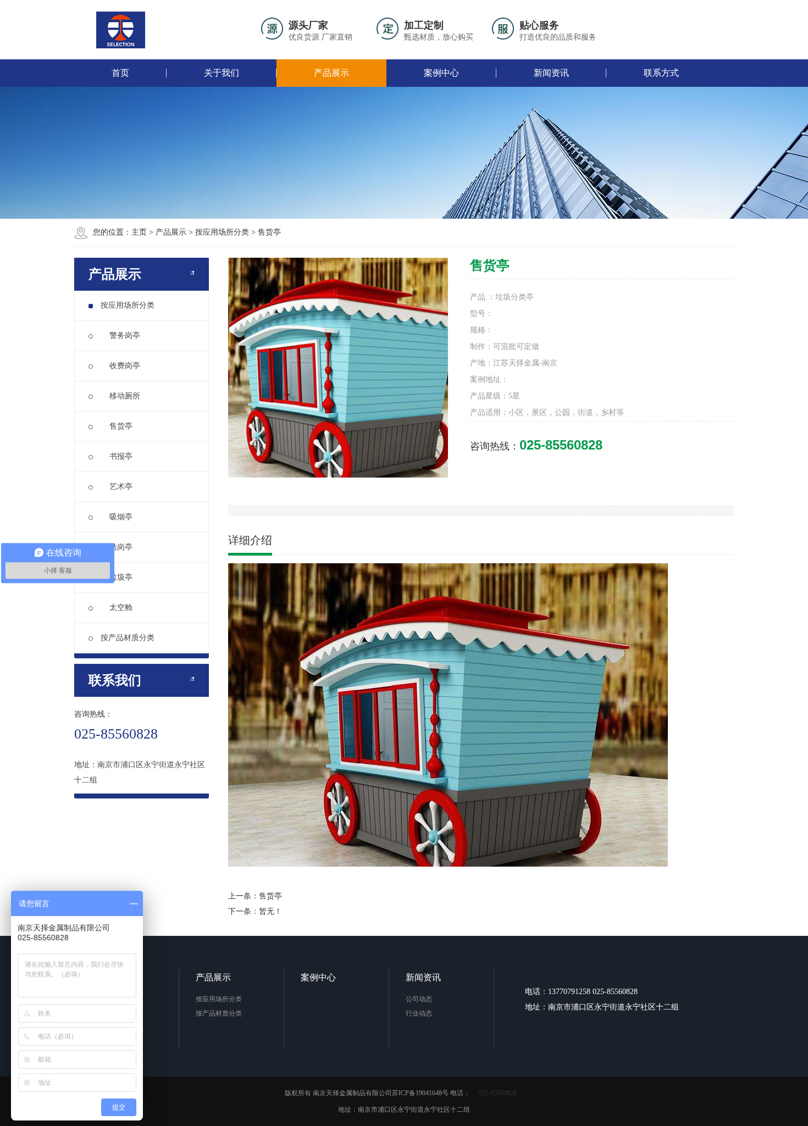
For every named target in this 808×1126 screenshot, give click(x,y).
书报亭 (116, 456)
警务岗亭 (120, 335)
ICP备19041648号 (424, 1093)
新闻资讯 (551, 72)
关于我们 (221, 72)
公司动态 (419, 999)
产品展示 (331, 72)
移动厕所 (120, 396)
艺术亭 (116, 486)
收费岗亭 (120, 366)
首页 (120, 72)
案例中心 (441, 72)
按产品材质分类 (127, 638)
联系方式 (661, 72)
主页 (139, 232)
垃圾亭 (116, 577)
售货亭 (269, 232)
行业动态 (419, 1013)
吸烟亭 (116, 517)
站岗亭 (116, 547)
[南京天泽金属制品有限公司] (121, 29)
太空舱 (116, 607)
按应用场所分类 (222, 232)
